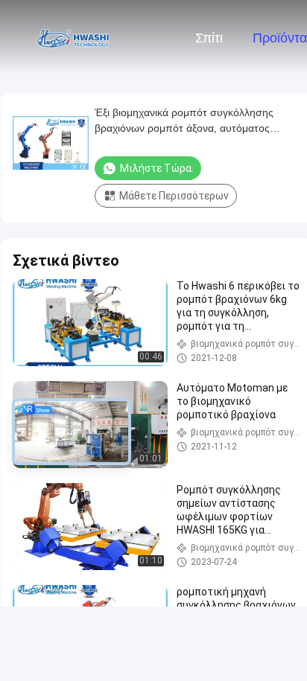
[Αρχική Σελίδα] (73, 37)
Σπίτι (209, 38)
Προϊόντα (280, 38)
